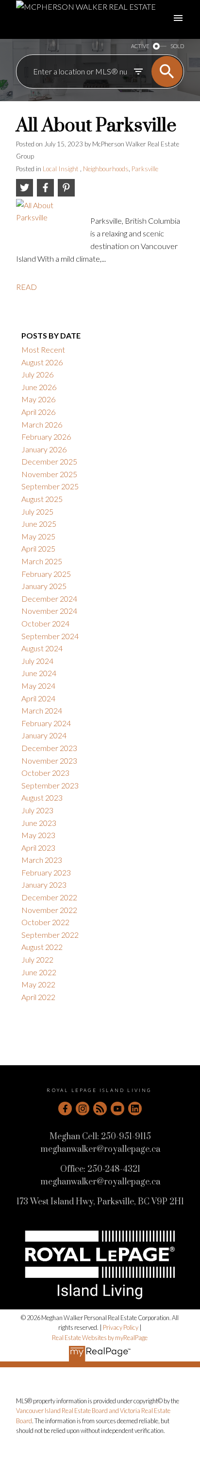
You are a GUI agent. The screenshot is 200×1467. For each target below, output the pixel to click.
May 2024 (38, 685)
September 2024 (50, 636)
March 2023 (41, 859)
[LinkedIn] (135, 1108)
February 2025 (46, 573)
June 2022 (38, 972)
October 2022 (45, 922)
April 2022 (38, 997)
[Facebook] (65, 1108)
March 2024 (41, 710)
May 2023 (38, 835)
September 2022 (50, 934)
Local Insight (61, 169)
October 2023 (45, 772)
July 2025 (37, 511)
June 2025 (38, 523)
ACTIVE (140, 46)
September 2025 (50, 486)
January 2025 (44, 585)
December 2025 (49, 461)
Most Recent (43, 349)
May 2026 (38, 399)
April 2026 (38, 411)
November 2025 (49, 474)
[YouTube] (117, 1108)
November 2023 (49, 760)
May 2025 (38, 536)
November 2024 (49, 610)
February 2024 (46, 723)
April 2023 (38, 847)
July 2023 (37, 810)
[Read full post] (49, 222)
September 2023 (50, 785)
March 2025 (41, 561)
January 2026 (44, 449)
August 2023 (42, 797)
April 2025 (38, 548)
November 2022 (49, 909)
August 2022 (42, 946)
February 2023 (46, 872)
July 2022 (37, 959)
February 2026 (46, 436)
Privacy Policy (120, 1327)
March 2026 (41, 424)
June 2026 (38, 387)
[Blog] (100, 1108)
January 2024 (44, 735)
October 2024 (45, 623)
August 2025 (42, 498)
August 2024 (42, 648)
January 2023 (44, 884)
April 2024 (38, 698)
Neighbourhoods (106, 169)
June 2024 (38, 673)
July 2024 (37, 660)
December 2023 (49, 747)
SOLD (177, 46)
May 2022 (38, 984)
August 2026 (42, 362)
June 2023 (38, 822)
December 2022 (49, 897)
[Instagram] (82, 1108)
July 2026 (37, 374)
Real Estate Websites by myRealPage (100, 1338)
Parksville (145, 169)
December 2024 (49, 598)
